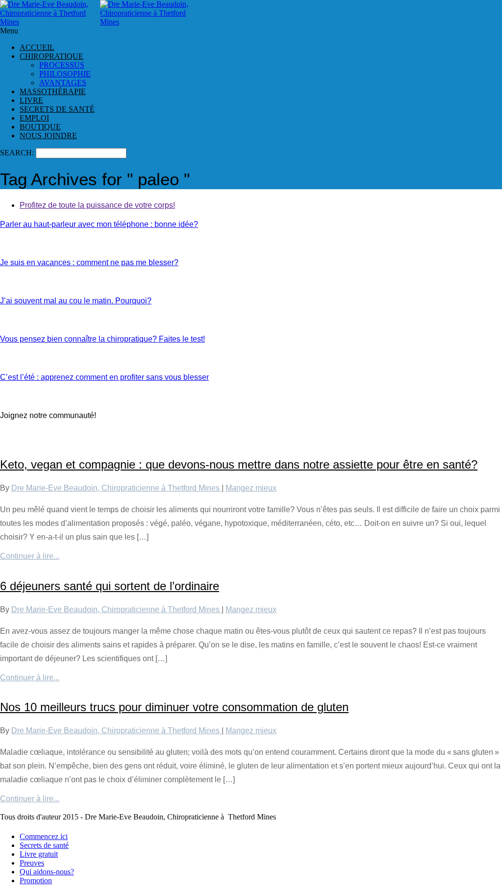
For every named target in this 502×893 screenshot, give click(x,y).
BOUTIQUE (40, 127)
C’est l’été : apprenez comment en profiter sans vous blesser (104, 377)
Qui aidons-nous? (47, 872)
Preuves (32, 863)
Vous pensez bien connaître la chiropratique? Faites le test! (102, 339)
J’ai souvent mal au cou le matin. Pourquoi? (75, 301)
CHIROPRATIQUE (51, 56)
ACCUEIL (37, 47)
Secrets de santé (44, 845)
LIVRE (31, 100)
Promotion (36, 880)
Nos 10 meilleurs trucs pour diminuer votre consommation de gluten (174, 707)
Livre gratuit (39, 854)
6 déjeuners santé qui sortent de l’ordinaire (109, 586)
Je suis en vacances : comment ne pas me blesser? (89, 262)
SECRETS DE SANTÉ (57, 109)
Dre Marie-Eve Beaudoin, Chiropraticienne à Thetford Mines (116, 488)
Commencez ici (44, 836)
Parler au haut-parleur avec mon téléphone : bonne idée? (99, 224)
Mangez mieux (251, 488)
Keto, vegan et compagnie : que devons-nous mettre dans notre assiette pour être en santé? (238, 464)
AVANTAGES (62, 82)
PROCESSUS (61, 65)
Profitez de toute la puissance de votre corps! (97, 205)
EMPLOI (34, 118)
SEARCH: (18, 153)
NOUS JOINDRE (48, 135)
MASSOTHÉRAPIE (53, 91)
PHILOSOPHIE (65, 74)
